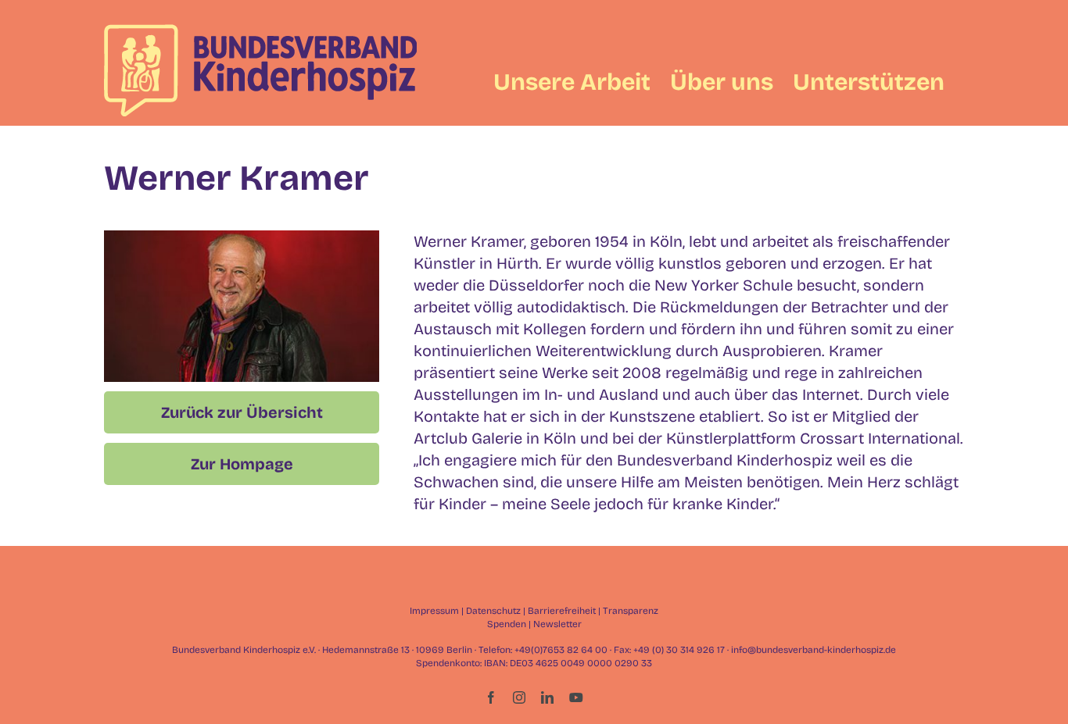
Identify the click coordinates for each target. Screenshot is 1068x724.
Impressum (434, 610)
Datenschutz (493, 610)
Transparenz (630, 610)
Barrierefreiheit (562, 610)
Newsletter (557, 624)
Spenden (506, 624)
